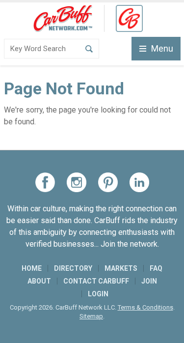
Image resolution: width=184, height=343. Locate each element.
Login (98, 293)
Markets (121, 268)
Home (32, 268)
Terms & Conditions (145, 307)
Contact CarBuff (96, 281)
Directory (73, 268)
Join (149, 281)
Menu (162, 48)
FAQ (156, 268)
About (39, 281)
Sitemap (91, 316)
